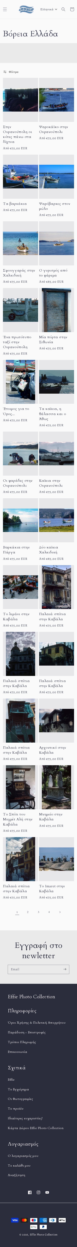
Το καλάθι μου (19, 1165)
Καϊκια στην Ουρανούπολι (51, 483)
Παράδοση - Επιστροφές (27, 1032)
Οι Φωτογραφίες (20, 1099)
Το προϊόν (15, 1108)
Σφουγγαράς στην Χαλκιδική (19, 273)
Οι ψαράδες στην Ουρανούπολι (18, 483)
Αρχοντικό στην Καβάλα (52, 750)
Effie (11, 1079)
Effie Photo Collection (44, 1234)
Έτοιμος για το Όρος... (16, 411)
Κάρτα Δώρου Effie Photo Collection (36, 1128)
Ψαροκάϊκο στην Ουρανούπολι (53, 129)
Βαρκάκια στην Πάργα (16, 550)
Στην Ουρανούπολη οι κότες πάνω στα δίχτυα (17, 134)
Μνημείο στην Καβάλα (51, 817)
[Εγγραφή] (64, 969)
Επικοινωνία (17, 1052)
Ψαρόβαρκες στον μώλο (54, 206)
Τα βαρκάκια (15, 203)
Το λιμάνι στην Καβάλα (16, 617)
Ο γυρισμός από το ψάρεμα (53, 273)
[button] (5, 9)
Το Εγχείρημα (18, 1089)
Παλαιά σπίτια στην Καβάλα (52, 617)
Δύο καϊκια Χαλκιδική (48, 550)
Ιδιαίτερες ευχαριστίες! (25, 1118)
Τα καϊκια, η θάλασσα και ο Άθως (52, 413)
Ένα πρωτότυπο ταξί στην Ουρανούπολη (17, 342)
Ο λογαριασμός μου (23, 1156)
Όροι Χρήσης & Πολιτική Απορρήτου (37, 1023)
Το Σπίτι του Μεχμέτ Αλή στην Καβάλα (18, 819)
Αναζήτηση (16, 1175)
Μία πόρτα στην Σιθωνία (53, 340)
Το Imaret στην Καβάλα (52, 889)
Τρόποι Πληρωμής (22, 1042)
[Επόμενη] (59, 912)
